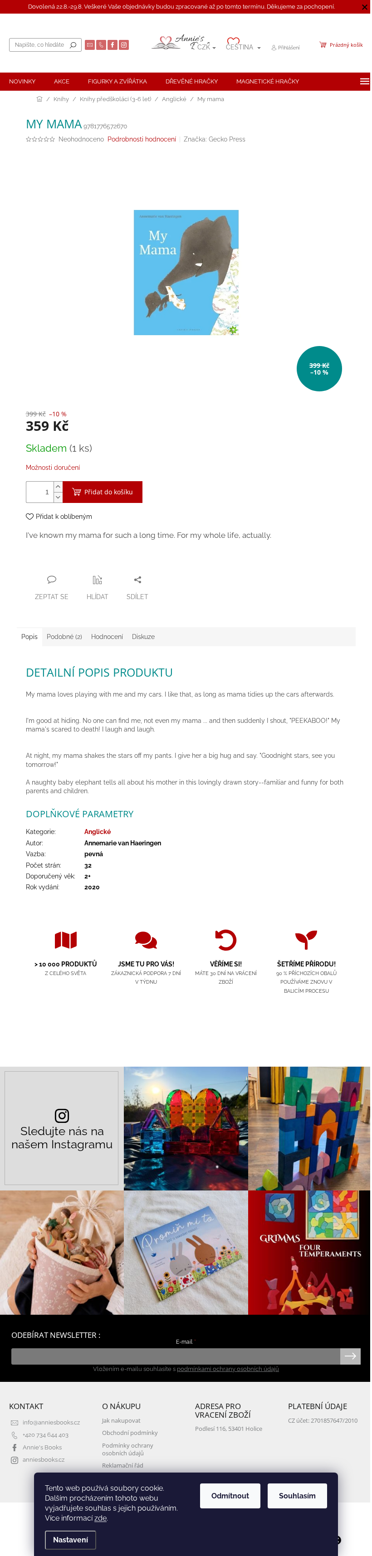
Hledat (73, 45)
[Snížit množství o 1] (58, 497)
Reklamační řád (122, 1465)
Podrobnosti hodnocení (142, 139)
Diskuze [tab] (143, 636)
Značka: (214, 139)
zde (100, 1518)
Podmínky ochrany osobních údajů (127, 1449)
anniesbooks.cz (43, 1459)
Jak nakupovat (121, 1420)
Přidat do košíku (108, 492)
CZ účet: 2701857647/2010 (322, 1420)
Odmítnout (230, 1496)
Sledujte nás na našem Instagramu (62, 1137)
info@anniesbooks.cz (51, 1422)
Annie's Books (42, 1447)
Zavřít (75, 562)
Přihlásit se (350, 1356)
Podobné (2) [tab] (64, 636)
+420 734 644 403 (46, 1434)
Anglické (97, 831)
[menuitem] (22, 82)
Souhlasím (297, 1496)
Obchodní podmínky (130, 1433)
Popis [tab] (29, 636)
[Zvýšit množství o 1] (58, 487)
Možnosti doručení (53, 467)
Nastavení (70, 1540)
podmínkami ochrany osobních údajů (228, 1369)
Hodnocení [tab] (107, 636)
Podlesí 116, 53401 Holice (228, 1429)
